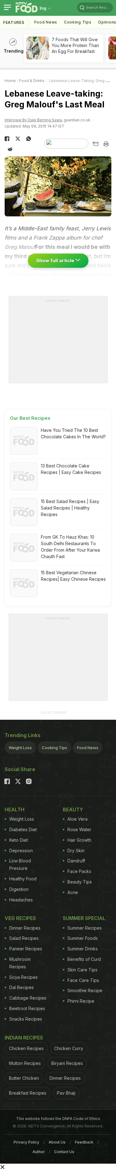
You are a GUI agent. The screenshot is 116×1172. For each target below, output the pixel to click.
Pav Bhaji (66, 1093)
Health (14, 809)
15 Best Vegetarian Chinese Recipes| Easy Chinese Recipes (73, 576)
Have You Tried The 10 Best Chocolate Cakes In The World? (73, 433)
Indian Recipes (24, 1038)
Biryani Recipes (67, 1063)
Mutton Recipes (25, 1063)
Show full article (55, 260)
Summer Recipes (84, 928)
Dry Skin (75, 850)
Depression (21, 850)
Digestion (18, 889)
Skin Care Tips (82, 969)
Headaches (21, 899)
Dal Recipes (21, 987)
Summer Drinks (82, 948)
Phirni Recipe (80, 1001)
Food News (45, 22)
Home (10, 80)
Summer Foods (82, 938)
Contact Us (64, 1151)
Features (13, 22)
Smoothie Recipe (84, 990)
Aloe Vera (77, 819)
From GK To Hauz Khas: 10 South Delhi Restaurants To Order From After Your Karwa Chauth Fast (70, 546)
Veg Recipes (20, 918)
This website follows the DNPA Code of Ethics (58, 1118)
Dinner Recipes (25, 928)
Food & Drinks (32, 80)
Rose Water (79, 829)
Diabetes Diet (23, 829)
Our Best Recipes (30, 418)
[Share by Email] (95, 144)
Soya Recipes (23, 977)
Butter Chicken (24, 1078)
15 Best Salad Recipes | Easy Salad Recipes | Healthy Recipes (70, 508)
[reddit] (10, 149)
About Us (57, 1142)
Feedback (84, 1142)
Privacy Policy (26, 1142)
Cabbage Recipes (27, 998)
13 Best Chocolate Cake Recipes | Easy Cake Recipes (71, 469)
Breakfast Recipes (27, 1093)
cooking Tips (77, 22)
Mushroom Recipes (20, 963)
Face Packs (79, 871)
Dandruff (76, 860)
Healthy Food (23, 878)
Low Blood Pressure (20, 864)
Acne (72, 892)
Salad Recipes (24, 938)
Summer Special (84, 918)
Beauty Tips (79, 881)
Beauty (73, 809)
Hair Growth (79, 840)
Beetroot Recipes (27, 1008)
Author (38, 1151)
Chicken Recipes (26, 1048)
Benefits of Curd (84, 959)
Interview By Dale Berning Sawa (33, 120)
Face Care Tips (83, 980)
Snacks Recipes (25, 1019)
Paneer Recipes (25, 948)
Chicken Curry (68, 1048)
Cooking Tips (54, 747)
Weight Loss (20, 747)
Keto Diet (18, 840)
